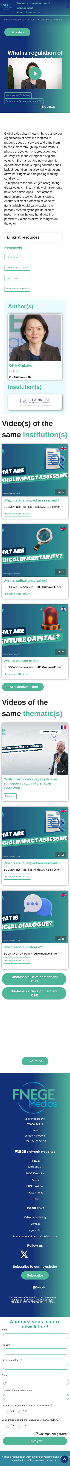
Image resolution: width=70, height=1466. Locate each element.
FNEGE (35, 1160)
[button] (68, 7)
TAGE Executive (35, 1173)
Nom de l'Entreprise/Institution (17, 1390)
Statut (5, 1375)
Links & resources (23, 237)
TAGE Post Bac (35, 1186)
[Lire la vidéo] (35, 73)
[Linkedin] (44, 1254)
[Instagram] (55, 1254)
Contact (35, 1223)
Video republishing (35, 1217)
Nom (4, 1330)
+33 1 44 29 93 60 (35, 1141)
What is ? (31, 500)
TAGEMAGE (35, 1167)
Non (25, 1411)
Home (7, 19)
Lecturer (14, 371)
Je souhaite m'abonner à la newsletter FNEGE (27, 1406)
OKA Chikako (20, 365)
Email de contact (12, 1360)
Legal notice (35, 1230)
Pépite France (35, 1192)
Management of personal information (35, 1236)
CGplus (35, 1198)
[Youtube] (34, 1254)
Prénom (6, 1345)
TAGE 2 (35, 1179)
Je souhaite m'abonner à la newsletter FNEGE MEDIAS (31, 1420)
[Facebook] (14, 1254)
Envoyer (35, 1441)
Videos (15, 19)
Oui (12, 1411)
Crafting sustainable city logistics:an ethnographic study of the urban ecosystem (30, 783)
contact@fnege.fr (35, 1135)
